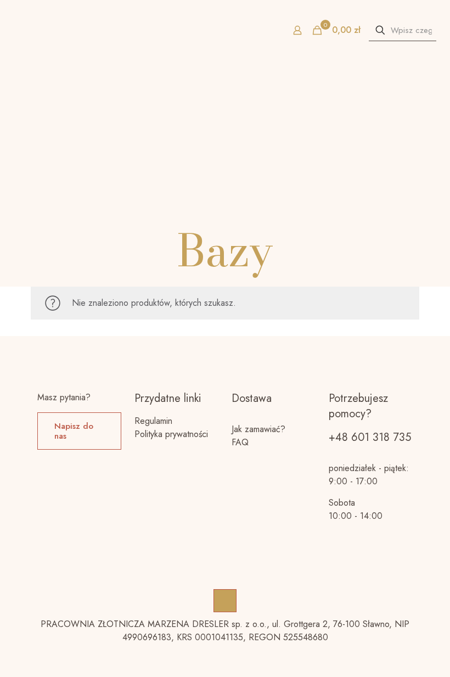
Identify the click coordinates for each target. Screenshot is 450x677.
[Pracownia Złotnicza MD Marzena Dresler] (225, 30)
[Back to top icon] (225, 600)
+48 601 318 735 (370, 437)
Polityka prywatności (171, 434)
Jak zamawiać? (258, 429)
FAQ (240, 442)
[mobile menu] (9, 30)
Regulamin (153, 421)
